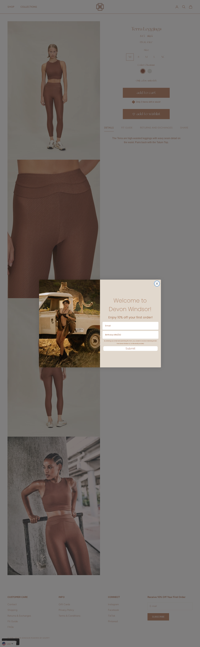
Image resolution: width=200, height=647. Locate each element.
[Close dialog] (157, 283)
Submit (130, 348)
